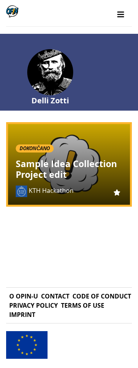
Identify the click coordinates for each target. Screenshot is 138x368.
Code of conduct (101, 296)
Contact (55, 296)
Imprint (22, 314)
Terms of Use (82, 305)
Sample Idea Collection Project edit (66, 169)
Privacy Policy (33, 305)
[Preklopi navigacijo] (121, 14)
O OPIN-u (23, 296)
